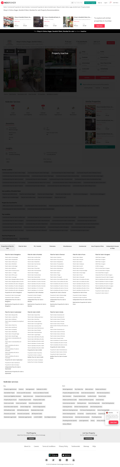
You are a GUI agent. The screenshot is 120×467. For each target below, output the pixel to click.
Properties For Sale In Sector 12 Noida (58, 352)
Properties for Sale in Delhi (35, 350)
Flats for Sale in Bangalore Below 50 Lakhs (14, 281)
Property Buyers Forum (10, 399)
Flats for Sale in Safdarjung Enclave (35, 317)
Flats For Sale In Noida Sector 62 (57, 314)
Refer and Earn (89, 389)
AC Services (81, 413)
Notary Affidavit (67, 424)
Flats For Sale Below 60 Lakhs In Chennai (59, 283)
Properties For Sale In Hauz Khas (35, 352)
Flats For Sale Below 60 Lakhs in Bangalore (14, 283)
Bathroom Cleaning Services (70, 410)
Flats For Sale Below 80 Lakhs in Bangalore (14, 288)
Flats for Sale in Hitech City (11, 325)
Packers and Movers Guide (70, 399)
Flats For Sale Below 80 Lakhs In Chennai (59, 288)
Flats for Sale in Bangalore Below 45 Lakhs (14, 279)
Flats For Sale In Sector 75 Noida (57, 321)
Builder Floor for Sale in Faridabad (35, 360)
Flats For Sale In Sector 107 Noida (57, 331)
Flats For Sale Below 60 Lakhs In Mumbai (36, 279)
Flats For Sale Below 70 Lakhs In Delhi (36, 343)
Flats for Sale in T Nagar (55, 275)
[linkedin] (66, 460)
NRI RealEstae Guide (9, 410)
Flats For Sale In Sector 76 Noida (57, 323)
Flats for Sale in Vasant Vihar (34, 314)
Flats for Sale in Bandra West (34, 277)
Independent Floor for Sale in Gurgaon (103, 275)
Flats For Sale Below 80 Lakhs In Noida (58, 342)
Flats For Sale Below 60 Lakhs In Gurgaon (104, 279)
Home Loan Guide (9, 403)
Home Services (100, 399)
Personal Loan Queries (23, 413)
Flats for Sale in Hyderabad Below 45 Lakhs (13, 338)
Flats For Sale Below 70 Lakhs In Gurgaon (104, 281)
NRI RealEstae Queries (23, 410)
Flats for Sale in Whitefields (11, 331)
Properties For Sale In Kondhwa (80, 297)
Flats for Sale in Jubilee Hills (11, 317)
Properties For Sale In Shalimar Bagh (58, 295)
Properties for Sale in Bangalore (13, 292)
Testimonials (75, 446)
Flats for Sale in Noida (56, 312)
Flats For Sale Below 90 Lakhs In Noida (58, 344)
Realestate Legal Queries (25, 417)
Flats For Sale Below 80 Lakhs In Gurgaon (104, 283)
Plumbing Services (96, 417)
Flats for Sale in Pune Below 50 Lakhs (81, 281)
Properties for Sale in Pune (80, 292)
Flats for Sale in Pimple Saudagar (80, 270)
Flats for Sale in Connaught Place (35, 323)
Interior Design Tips (25, 406)
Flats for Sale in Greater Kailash (34, 321)
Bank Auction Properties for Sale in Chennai (59, 305)
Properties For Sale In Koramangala (13, 295)
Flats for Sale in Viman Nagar (79, 272)
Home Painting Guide (94, 403)
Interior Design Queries (39, 406)
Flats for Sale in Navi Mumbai (34, 264)
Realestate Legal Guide (10, 417)
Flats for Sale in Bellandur (10, 268)
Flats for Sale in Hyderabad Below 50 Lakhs (13, 342)
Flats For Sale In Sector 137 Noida (57, 319)
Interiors (21, 389)
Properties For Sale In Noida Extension (58, 349)
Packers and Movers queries (86, 399)
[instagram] (60, 460)
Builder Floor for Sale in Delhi (35, 357)
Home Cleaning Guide (103, 410)
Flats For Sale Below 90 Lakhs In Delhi (36, 347)
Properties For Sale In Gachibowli (12, 362)
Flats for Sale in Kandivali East (34, 275)
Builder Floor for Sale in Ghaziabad (35, 362)
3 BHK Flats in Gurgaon (100, 261)
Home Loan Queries (21, 403)
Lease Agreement (83, 420)
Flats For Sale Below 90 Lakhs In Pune (81, 290)
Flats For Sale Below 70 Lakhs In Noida (58, 340)
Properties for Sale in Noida (57, 347)
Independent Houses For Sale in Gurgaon (104, 277)
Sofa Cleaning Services (96, 406)
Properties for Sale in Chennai (58, 292)
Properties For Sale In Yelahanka (12, 297)
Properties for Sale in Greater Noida (58, 354)
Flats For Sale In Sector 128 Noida (57, 334)
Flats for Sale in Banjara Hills (11, 314)
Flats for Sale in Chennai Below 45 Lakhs (59, 279)
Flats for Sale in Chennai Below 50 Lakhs (59, 281)
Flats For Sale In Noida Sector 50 (57, 317)
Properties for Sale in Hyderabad (13, 360)
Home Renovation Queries (11, 406)
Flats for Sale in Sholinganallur (57, 266)
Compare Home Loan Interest (43, 396)
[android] (53, 455)
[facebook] (46, 460)
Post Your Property (90, 3)
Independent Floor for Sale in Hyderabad (13, 368)
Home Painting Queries (108, 403)
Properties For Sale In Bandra (34, 297)
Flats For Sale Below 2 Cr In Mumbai (35, 290)
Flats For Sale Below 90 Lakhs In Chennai (59, 290)
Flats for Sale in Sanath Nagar (11, 336)
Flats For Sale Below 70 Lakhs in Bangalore (14, 286)
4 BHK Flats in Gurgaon (100, 264)
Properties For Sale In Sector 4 (101, 293)
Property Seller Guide (39, 399)
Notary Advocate (101, 420)
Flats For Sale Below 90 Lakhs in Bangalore (14, 290)
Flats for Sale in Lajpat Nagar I (34, 334)
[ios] (66, 455)
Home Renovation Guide (35, 403)
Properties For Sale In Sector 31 (102, 290)
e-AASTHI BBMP (38, 417)
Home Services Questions (88, 393)
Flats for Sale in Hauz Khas (33, 319)
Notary (92, 420)
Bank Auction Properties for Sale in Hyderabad (14, 372)
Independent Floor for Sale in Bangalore (13, 300)
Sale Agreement (30, 389)
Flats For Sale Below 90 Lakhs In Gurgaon (104, 286)
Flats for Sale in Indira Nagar (11, 266)
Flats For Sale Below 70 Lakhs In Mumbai (36, 281)
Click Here (99, 26)
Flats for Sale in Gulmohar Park (34, 325)
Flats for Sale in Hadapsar (78, 264)
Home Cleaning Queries (69, 413)
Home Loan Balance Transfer (40, 393)
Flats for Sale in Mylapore (55, 270)
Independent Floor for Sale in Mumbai (35, 300)
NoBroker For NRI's (42, 389)
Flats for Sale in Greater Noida (56, 338)
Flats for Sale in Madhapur (11, 319)
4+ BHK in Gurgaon (99, 266)
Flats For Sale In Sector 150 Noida (57, 336)
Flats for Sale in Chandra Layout (12, 270)
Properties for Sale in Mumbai (35, 292)
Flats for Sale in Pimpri (78, 275)
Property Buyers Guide (25, 399)
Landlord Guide (92, 396)
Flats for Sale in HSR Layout (11, 261)
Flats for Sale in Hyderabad (13, 312)
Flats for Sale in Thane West (34, 268)
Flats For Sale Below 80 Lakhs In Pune (81, 288)
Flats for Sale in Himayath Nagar (12, 334)
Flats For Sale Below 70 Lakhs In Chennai (59, 286)
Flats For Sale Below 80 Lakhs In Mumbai (36, 283)
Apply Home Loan (28, 396)
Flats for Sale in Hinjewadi (78, 277)
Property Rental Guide (79, 396)
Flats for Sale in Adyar (55, 272)
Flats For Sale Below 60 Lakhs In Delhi (36, 341)
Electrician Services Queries (82, 417)
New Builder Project (9, 393)
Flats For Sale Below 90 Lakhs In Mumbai (36, 286)
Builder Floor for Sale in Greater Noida (58, 357)
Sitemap (86, 446)
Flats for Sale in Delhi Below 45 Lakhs (36, 336)
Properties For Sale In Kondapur (12, 364)
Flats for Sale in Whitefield (11, 264)
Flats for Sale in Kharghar (33, 272)
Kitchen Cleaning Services (81, 406)
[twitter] (53, 460)
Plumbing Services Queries (70, 420)
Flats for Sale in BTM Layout (11, 275)
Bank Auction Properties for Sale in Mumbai (37, 305)
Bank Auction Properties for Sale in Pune (82, 303)
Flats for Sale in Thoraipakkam (57, 264)
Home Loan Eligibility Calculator (12, 396)
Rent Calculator (67, 396)
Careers (36, 446)
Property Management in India (71, 393)
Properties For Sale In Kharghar (34, 295)
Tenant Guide (102, 396)
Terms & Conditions (48, 446)
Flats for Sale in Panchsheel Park (35, 332)
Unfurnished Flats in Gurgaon (101, 272)
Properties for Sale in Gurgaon (103, 288)
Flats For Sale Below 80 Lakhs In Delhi (36, 345)
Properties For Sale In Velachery (57, 297)
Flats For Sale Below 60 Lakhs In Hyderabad (12, 346)
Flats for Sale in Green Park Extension (36, 328)
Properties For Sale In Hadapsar (80, 295)
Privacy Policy (63, 446)
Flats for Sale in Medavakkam (56, 268)
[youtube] (73, 460)
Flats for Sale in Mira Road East (34, 270)
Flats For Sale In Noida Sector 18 (57, 329)
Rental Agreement (67, 389)
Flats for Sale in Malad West (34, 261)
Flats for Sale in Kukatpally (11, 329)
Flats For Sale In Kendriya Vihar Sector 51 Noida (59, 326)
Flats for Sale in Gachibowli (11, 327)
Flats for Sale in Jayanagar (11, 277)
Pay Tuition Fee (79, 389)
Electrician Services (68, 417)
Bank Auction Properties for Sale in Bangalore (14, 305)
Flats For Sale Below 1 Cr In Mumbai (35, 288)
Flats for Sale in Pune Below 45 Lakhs (81, 279)
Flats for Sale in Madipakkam (56, 261)
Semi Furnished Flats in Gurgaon (102, 270)
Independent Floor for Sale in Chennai (58, 300)
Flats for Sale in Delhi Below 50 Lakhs (36, 339)
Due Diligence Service (50, 417)
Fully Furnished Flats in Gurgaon (102, 268)
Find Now (31, 438)
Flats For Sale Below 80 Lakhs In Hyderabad (12, 353)
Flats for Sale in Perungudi (56, 277)
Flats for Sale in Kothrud (78, 268)
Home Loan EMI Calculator (24, 393)
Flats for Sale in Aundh (78, 266)
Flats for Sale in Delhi (34, 312)
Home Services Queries (69, 403)
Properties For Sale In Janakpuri (35, 355)
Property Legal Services (10, 389)
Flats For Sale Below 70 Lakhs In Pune (81, 286)
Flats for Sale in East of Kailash (34, 330)
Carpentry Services (91, 413)
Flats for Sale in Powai (32, 266)
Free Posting (88, 438)
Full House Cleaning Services (87, 410)
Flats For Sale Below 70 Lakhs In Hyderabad (12, 349)
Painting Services (81, 403)
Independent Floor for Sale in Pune (82, 299)
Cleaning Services (67, 406)
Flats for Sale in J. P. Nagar (11, 272)
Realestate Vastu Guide (37, 410)
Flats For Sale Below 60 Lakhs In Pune (81, 283)
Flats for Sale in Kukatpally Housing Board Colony (14, 322)
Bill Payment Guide (37, 413)
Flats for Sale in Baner (77, 261)
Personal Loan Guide (9, 413)
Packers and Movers (101, 389)
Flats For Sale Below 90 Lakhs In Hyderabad (12, 356)
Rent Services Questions (103, 393)
